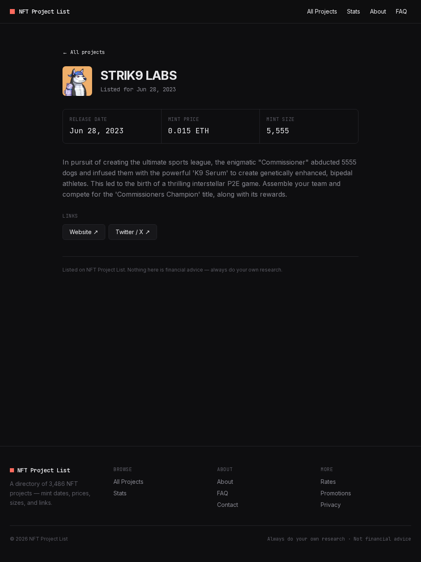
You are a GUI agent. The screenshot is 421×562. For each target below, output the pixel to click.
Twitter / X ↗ (133, 231)
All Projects (322, 11)
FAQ (401, 11)
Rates (328, 481)
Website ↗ (83, 231)
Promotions (336, 493)
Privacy (331, 504)
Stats (353, 11)
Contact (227, 504)
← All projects (83, 52)
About (378, 11)
